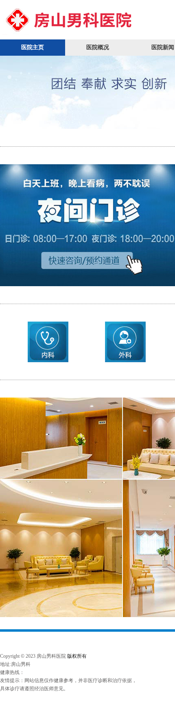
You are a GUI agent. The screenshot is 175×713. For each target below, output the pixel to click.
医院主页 (32, 47)
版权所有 (77, 656)
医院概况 (97, 47)
